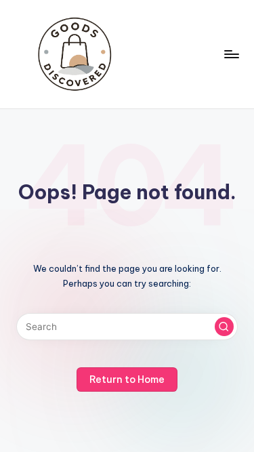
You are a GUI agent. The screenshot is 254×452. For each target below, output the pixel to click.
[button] (224, 326)
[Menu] (231, 54)
